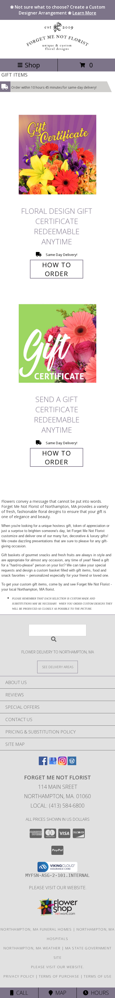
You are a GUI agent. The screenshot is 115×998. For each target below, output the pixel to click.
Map (59, 992)
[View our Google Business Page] (52, 763)
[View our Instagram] (62, 763)
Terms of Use (98, 976)
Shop (32, 64)
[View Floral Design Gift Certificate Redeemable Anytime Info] (57, 154)
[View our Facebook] (43, 763)
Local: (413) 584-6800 (57, 805)
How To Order (56, 269)
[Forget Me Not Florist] (57, 50)
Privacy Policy (18, 976)
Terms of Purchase (59, 976)
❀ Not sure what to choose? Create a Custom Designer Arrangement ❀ (57, 10)
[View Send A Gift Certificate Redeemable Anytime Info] (57, 343)
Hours (98, 992)
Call (21, 992)
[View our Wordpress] (72, 763)
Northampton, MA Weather (32, 948)
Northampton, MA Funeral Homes (36, 929)
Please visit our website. (57, 887)
